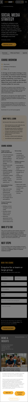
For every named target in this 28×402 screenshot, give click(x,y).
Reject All (8, 392)
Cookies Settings (14, 398)
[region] (14, 387)
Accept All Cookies (19, 393)
